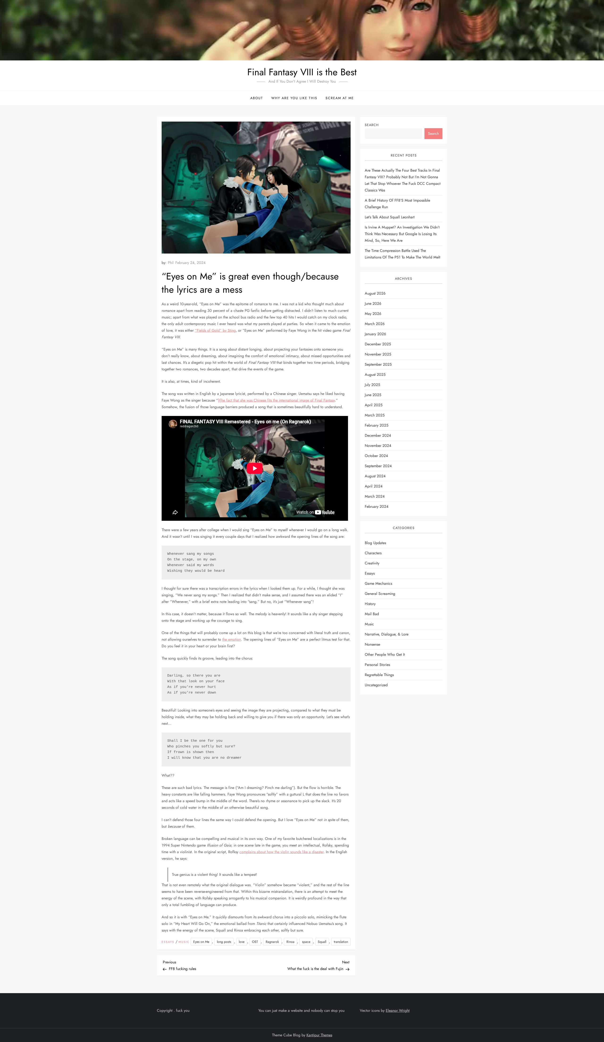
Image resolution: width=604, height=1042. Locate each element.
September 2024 (378, 466)
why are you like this (294, 98)
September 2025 (378, 364)
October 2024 (376, 455)
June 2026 (373, 303)
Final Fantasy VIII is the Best (302, 72)
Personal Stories (377, 664)
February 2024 (376, 506)
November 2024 (378, 445)
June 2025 (373, 395)
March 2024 (375, 496)
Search (372, 125)
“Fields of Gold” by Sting (215, 330)
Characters (373, 553)
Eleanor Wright (398, 1010)
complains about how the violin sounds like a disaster (281, 852)
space (306, 941)
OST (255, 941)
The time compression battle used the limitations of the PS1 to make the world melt (402, 254)
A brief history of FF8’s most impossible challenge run (397, 204)
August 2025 (375, 374)
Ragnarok (272, 941)
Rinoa (290, 941)
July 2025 (372, 384)
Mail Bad (372, 614)
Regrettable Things (379, 675)
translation (341, 941)
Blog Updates (375, 543)
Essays (168, 942)
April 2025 (373, 405)
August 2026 (375, 293)
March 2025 (375, 415)
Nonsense (372, 644)
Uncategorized (376, 685)
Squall (322, 941)
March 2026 (375, 323)
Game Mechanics (378, 583)
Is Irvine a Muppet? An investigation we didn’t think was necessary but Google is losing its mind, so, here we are (402, 233)
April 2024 (373, 486)
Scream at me (340, 98)
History (370, 603)
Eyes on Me (201, 941)
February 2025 (376, 425)
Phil (171, 262)
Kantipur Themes (319, 1035)
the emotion (231, 639)
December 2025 (378, 344)
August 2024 (375, 476)
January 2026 (375, 334)
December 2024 (378, 435)
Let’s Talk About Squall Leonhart (390, 217)
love (241, 941)
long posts (224, 941)
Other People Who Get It (385, 654)
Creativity (372, 563)
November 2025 (378, 354)
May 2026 (373, 313)
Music (184, 942)
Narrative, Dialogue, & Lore (386, 634)
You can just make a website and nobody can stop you (301, 1010)
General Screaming (380, 593)
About (256, 98)
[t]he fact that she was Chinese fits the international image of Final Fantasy (276, 400)
